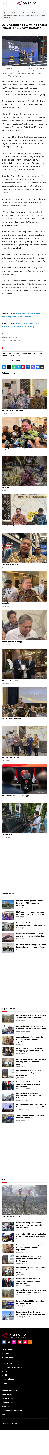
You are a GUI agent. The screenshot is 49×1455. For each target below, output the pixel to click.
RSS (3, 1414)
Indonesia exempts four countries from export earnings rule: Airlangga (23, 640)
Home (8, 13)
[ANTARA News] (27, 3)
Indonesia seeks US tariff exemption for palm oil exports (24, 602)
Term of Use (7, 1395)
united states (16, 360)
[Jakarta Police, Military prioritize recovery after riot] (8, 1119)
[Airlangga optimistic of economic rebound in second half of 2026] (24, 741)
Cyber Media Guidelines (12, 1411)
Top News (6, 1179)
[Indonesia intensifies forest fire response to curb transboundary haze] (24, 1200)
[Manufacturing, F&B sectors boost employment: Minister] (24, 471)
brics (5, 360)
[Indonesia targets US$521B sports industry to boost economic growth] (8, 1062)
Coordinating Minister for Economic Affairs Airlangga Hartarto (22, 354)
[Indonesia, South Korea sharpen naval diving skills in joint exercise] (8, 926)
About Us (6, 1407)
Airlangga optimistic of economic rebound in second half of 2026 (22, 756)
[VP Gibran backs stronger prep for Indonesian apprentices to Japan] (8, 948)
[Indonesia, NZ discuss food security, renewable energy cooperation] (8, 1085)
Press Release (8, 1379)
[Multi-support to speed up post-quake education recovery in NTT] (8, 915)
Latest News (8, 894)
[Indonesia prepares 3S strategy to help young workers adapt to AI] (8, 1108)
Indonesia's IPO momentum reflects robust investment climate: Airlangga (22, 794)
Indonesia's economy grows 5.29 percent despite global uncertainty (24, 524)
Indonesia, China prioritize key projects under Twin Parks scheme (23, 679)
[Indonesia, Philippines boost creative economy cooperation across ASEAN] (8, 1226)
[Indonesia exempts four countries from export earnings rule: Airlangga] (24, 625)
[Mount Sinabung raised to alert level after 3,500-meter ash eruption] (8, 904)
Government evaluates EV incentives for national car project (24, 833)
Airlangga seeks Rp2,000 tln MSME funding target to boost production (21, 447)
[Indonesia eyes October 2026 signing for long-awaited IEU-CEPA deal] (24, 394)
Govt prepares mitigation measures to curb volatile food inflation (22, 717)
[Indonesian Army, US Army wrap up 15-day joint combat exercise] (8, 1019)
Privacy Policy (7, 1399)
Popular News (8, 1008)
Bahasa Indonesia (9, 1391)
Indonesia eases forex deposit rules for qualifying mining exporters (29, 1039)
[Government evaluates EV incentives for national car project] (24, 818)
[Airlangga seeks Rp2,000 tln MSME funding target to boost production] (24, 432)
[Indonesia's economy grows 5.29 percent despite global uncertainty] (24, 509)
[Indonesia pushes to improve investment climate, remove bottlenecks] (8, 1074)
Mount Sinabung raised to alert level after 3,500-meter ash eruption (29, 903)
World (4, 1375)
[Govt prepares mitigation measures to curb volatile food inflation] (24, 702)
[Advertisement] (24, 865)
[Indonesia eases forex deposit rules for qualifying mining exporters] (8, 1040)
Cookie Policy (7, 1403)
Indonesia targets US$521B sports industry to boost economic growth (31, 1061)
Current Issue (8, 1363)
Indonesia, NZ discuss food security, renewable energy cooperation (28, 1084)
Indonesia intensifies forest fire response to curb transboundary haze (24, 1215)
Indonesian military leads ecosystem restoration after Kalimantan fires (28, 1095)
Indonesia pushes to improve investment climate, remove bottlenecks (28, 1073)
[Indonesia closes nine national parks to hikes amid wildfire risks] (8, 937)
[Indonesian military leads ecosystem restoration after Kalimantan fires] (8, 1096)
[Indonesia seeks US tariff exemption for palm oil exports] (24, 586)
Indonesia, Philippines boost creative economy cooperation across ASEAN (29, 1225)
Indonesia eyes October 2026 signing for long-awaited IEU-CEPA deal (23, 409)
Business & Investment (23, 13)
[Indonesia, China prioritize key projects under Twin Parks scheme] (24, 663)
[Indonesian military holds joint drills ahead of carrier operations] (8, 1315)
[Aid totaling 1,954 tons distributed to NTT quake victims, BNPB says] (8, 1237)
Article (5, 1371)
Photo (4, 1383)
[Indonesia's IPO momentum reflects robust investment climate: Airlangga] (24, 779)
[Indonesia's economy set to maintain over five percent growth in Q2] (24, 548)
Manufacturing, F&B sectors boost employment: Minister (24, 486)
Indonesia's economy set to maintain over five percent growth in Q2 (23, 563)
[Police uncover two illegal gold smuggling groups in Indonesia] (8, 1052)
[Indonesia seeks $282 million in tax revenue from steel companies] (8, 1029)
